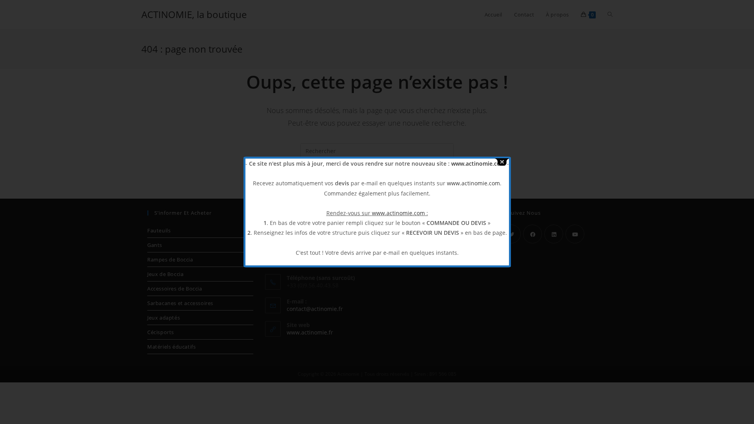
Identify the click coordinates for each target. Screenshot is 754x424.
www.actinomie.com (478, 163)
